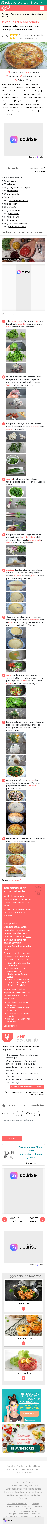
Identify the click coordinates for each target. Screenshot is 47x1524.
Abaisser (10, 570)
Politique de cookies (28, 1511)
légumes (8, 915)
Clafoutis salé (8, 101)
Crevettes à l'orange (17, 1013)
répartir (31, 780)
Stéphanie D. (15, 880)
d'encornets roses (17, 226)
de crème (14, 213)
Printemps (25, 84)
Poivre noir (35, 94)
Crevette (12, 91)
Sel (37, 87)
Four (42, 94)
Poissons (34, 84)
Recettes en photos (20, 14)
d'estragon (12, 204)
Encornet (21, 91)
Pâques (27, 97)
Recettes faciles (15, 1466)
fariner (9, 542)
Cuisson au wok (13, 84)
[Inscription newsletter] (23, 1438)
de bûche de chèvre (18, 200)
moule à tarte (34, 540)
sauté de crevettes (16, 1002)
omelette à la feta (16, 985)
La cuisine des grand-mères (23, 87)
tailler (8, 385)
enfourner (33, 785)
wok (10, 622)
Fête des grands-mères (21, 111)
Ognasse (25, 94)
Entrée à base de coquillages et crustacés (27, 107)
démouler (34, 619)
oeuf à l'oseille (14, 963)
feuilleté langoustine (17, 1008)
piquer (34, 575)
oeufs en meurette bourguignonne (16, 970)
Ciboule (19, 97)
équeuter (16, 321)
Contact (35, 1504)
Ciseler (9, 479)
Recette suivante (32, 1219)
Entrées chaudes (38, 97)
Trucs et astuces (24, 1472)
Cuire (8, 675)
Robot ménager (8, 97)
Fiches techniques (28, 1469)
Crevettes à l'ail (23, 1303)
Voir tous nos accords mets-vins (26, 1086)
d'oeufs (12, 207)
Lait (14, 94)
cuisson (24, 680)
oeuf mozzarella (14, 979)
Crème (40, 101)
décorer (17, 575)
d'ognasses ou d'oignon (20, 187)
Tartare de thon (23, 1373)
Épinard (29, 91)
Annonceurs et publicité (17, 1504)
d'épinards (14, 194)
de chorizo (13, 184)
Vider (8, 326)
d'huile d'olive (14, 181)
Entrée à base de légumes (13, 104)
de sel (10, 197)
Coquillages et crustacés (25, 101)
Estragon (37, 91)
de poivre (14, 217)
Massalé (6, 111)
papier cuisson (29, 537)
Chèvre (35, 111)
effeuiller (35, 426)
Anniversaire (7, 114)
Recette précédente (17, 1219)
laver (36, 321)
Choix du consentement (31, 1516)
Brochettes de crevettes (18, 1019)
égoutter (22, 324)
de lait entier (14, 210)
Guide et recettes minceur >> (24, 2)
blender (9, 683)
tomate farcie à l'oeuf (18, 982)
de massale (12, 220)
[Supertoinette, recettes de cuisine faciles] (6, 8)
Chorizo (5, 91)
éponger (10, 429)
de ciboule (13, 190)
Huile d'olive (7, 94)
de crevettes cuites (18, 223)
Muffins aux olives (23, 1338)
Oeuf (19, 94)
